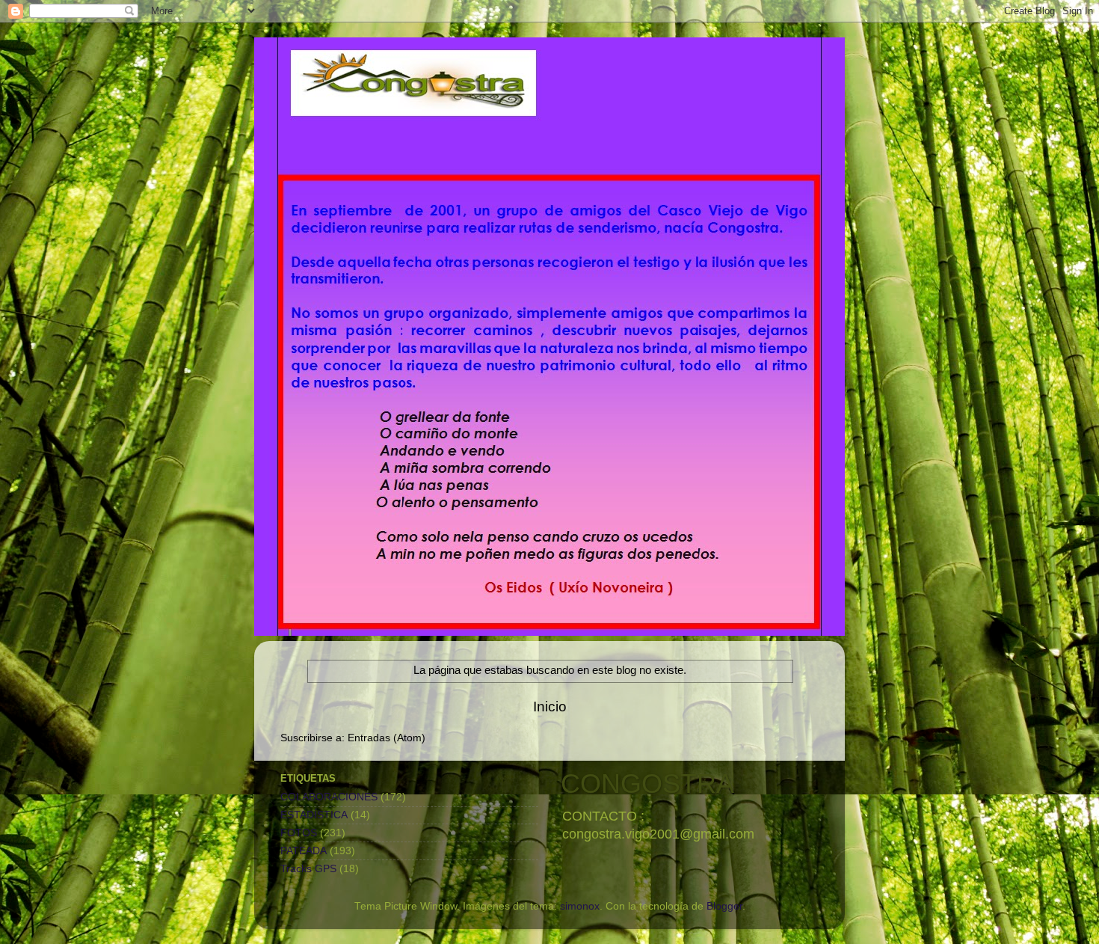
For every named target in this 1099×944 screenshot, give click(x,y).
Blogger (724, 906)
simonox (580, 906)
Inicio (550, 706)
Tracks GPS (308, 868)
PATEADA (303, 850)
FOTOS (298, 833)
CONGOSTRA (647, 783)
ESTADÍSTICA (314, 815)
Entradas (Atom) (386, 738)
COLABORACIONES (329, 797)
